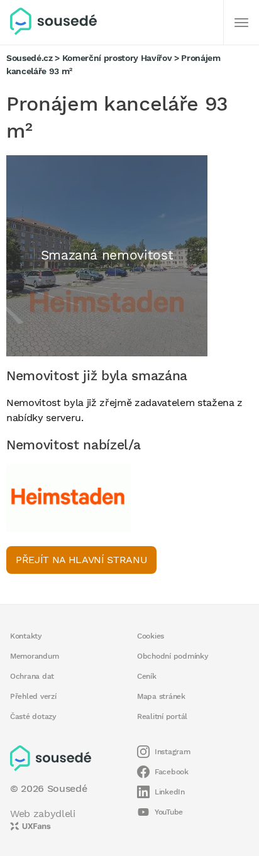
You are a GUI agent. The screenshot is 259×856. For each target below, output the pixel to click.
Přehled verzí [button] (33, 696)
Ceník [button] (147, 676)
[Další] (241, 22)
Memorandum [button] (34, 656)
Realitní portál (162, 716)
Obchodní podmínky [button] (173, 656)
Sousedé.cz (29, 58)
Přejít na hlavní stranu (81, 560)
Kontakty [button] (26, 636)
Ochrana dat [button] (32, 676)
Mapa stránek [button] (161, 696)
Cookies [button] (150, 636)
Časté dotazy (33, 716)
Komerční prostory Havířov (117, 58)
